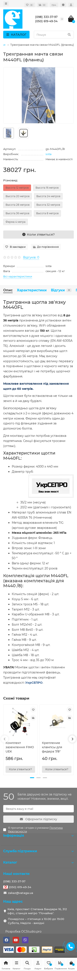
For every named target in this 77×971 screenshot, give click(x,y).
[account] (71, 5)
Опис (8, 290)
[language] (63, 5)
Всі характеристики (17, 276)
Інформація (13, 835)
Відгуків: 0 (31, 257)
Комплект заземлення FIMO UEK (20, 747)
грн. (54, 4)
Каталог (10, 862)
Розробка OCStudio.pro (23, 931)
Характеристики (32, 290)
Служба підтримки (20, 851)
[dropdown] (6, 3)
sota (49, 154)
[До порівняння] (33, 718)
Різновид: (10, 180)
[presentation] (4, 739)
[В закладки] (33, 710)
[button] (32, 777)
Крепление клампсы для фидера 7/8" (52, 747)
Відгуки (60, 290)
